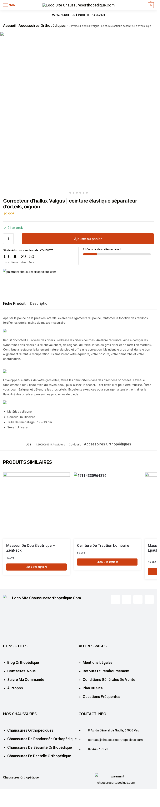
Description (40, 303)
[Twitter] (126, 599)
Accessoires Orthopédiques (42, 25)
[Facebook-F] (115, 599)
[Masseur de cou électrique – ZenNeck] (36, 506)
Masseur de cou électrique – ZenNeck (30, 547)
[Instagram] (149, 599)
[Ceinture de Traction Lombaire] (107, 506)
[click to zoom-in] (78, 110)
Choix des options (37, 567)
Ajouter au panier (88, 239)
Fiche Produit (14, 303)
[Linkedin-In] (137, 599)
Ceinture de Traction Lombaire (103, 545)
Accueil (9, 25)
